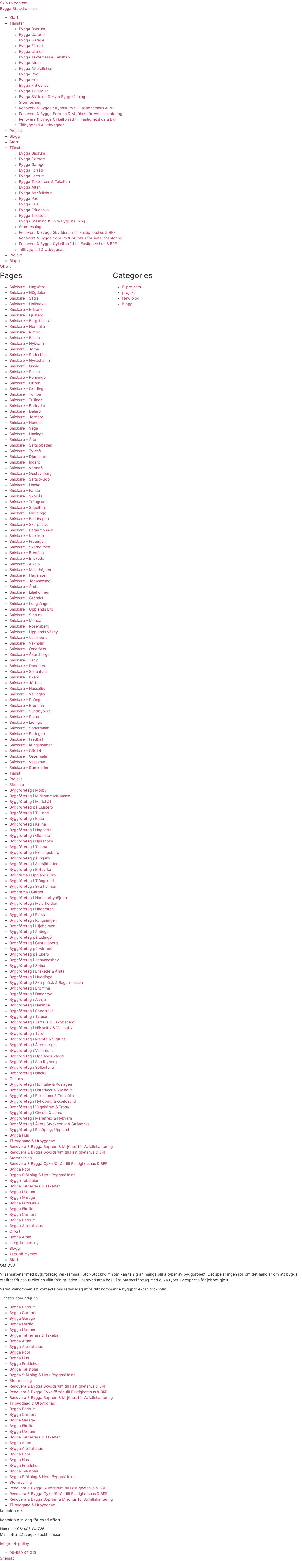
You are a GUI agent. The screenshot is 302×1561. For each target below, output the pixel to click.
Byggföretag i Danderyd (31, 993)
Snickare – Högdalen (27, 292)
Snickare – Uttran (24, 383)
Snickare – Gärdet (25, 750)
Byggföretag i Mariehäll (30, 801)
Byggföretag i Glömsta (29, 835)
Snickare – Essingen (27, 733)
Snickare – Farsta (24, 490)
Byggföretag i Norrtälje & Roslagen (40, 1084)
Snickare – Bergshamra (29, 320)
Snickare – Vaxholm (26, 643)
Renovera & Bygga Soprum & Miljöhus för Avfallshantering (70, 113)
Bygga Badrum (32, 28)
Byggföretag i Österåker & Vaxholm (41, 1090)
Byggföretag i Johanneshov (34, 959)
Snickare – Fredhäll (26, 739)
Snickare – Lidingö (25, 722)
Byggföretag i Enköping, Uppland (39, 1129)
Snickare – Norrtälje (27, 326)
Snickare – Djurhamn (27, 456)
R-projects (131, 286)
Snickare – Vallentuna (28, 637)
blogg (127, 303)
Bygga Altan (30, 62)
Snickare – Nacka (24, 484)
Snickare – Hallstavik (27, 303)
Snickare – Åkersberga (29, 654)
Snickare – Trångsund (28, 501)
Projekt (15, 130)
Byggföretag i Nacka (27, 1073)
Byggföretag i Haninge (29, 1005)
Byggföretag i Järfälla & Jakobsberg (42, 1022)
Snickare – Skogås (25, 496)
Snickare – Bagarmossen (31, 530)
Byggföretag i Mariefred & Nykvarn (40, 1118)
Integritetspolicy (23, 1242)
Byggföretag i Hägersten (31, 909)
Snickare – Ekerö (24, 677)
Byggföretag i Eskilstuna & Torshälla (41, 1095)
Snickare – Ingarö (24, 462)
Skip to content (14, 2)
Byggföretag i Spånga (29, 931)
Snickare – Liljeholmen (29, 592)
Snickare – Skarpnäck (28, 524)
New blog (130, 298)
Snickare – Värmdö (26, 467)
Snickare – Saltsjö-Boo (29, 479)
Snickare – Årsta (23, 586)
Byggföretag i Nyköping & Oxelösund (42, 1101)
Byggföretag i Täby (26, 1033)
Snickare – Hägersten (28, 575)
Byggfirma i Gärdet (26, 892)
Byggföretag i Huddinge (30, 976)
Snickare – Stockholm (28, 767)
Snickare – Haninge (26, 433)
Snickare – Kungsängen (29, 603)
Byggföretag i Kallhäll (28, 824)
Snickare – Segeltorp (27, 507)
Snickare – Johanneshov (31, 581)
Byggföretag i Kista (26, 818)
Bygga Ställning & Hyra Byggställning (52, 96)
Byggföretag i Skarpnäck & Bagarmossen (46, 982)
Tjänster (16, 23)
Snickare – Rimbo (24, 332)
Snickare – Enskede (26, 558)
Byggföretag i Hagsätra (30, 829)
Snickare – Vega (23, 428)
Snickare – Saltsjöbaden (30, 445)
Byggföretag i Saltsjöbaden (33, 863)
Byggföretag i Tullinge (29, 812)
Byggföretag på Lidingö (30, 937)
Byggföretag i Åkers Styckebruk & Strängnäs (49, 1123)
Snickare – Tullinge (26, 400)
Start (13, 17)
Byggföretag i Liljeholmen (32, 926)
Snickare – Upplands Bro (31, 609)
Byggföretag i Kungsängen (33, 920)
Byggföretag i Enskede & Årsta (36, 971)
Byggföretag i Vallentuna (31, 1050)
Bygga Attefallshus (35, 68)
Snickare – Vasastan (27, 762)
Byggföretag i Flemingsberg (34, 852)
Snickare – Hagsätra (27, 286)
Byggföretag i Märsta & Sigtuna (37, 1039)
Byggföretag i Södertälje (31, 1010)
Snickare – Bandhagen (29, 518)
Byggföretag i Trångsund (31, 880)
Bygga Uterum (32, 51)
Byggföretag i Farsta (27, 914)
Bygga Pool (29, 74)
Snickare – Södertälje (28, 354)
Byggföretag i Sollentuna (31, 1067)
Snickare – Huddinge (27, 513)
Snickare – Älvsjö (24, 564)
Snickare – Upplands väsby (33, 631)
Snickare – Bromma (26, 705)
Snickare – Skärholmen (29, 547)
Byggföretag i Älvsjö (27, 999)
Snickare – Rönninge (27, 377)
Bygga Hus (28, 79)
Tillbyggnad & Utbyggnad (42, 125)
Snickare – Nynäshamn (29, 360)
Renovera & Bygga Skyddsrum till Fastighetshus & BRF (67, 108)
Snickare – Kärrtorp (26, 535)
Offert (14, 1231)
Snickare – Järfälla (25, 682)
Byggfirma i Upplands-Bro (32, 875)
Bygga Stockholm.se (18, 8)
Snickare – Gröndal (26, 598)
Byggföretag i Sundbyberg (33, 1061)
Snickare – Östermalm (28, 756)
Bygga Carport (32, 34)
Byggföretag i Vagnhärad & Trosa (39, 1107)
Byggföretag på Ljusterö (31, 807)
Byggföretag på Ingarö (29, 858)
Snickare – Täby (23, 660)
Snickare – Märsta (25, 620)
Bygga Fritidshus (34, 85)
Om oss (16, 1078)
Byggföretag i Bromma (29, 988)
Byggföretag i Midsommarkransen (39, 795)
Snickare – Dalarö (25, 411)
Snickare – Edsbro (25, 309)
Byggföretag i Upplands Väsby (36, 1056)
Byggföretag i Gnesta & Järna (35, 1112)
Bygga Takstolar (33, 91)
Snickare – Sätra (23, 298)
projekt (128, 292)
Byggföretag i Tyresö (28, 1016)
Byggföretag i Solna (27, 965)
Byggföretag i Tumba (28, 846)
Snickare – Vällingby (27, 694)
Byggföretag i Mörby (28, 790)
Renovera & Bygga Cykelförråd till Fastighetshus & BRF (68, 119)
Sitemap (16, 784)
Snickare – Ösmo (24, 366)
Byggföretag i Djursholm (31, 841)
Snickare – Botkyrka (27, 405)
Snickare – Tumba (25, 394)
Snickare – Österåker (27, 648)
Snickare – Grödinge (27, 388)
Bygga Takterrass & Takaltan (44, 57)
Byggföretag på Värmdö (31, 948)
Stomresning (30, 102)
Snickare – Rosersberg (29, 626)
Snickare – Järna (24, 349)
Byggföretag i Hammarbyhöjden (38, 897)
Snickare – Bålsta (24, 337)
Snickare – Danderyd (27, 665)
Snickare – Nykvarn (26, 343)
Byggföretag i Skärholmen (32, 886)
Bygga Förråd (31, 45)
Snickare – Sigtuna (25, 614)
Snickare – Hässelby (27, 688)
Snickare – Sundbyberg (30, 711)
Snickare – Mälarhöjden (30, 569)
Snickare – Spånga (25, 699)
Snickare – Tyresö (25, 450)
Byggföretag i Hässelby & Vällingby (40, 1027)
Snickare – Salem (24, 371)
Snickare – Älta (22, 439)
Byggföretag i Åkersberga (32, 1044)
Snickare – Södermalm (29, 728)
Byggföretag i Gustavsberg (33, 943)
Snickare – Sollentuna (28, 671)
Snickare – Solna (24, 716)
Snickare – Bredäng (26, 552)
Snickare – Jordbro (26, 417)
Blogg (14, 136)
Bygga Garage (31, 40)
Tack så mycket (23, 1254)
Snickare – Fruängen (27, 541)
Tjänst (14, 773)
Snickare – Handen (26, 422)
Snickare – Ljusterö (26, 315)
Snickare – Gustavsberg (30, 473)
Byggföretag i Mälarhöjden (33, 903)
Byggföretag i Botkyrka (30, 869)
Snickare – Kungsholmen (31, 745)
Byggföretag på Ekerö (29, 954)
